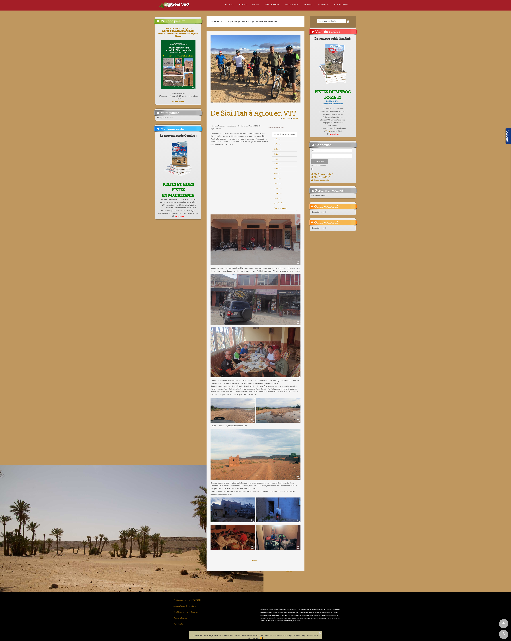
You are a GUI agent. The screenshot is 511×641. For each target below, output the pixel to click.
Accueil (229, 5)
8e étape (277, 174)
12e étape (277, 193)
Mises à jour (291, 5)
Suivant (254, 560)
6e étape (277, 164)
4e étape (277, 154)
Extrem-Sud (174, 5)
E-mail (295, 118)
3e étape (277, 149)
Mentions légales (180, 618)
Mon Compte (341, 5)
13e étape (277, 198)
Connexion (320, 162)
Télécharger (272, 5)
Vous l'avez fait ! (245, 22)
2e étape (277, 144)
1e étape (277, 139)
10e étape (277, 183)
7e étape (277, 169)
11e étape (277, 188)
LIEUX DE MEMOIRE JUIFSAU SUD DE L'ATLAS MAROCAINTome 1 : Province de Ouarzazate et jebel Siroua (178, 32)
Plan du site (178, 624)
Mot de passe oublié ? (323, 174)
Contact (323, 5)
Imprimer (286, 118)
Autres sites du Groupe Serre (185, 606)
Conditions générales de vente (186, 612)
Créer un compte (321, 180)
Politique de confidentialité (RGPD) (187, 600)
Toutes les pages (280, 208)
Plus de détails (178, 101)
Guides (243, 5)
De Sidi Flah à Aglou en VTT (253, 113)
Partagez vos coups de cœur (227, 126)
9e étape (277, 178)
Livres (255, 5)
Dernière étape (279, 203)
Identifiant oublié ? (321, 177)
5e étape (277, 159)
